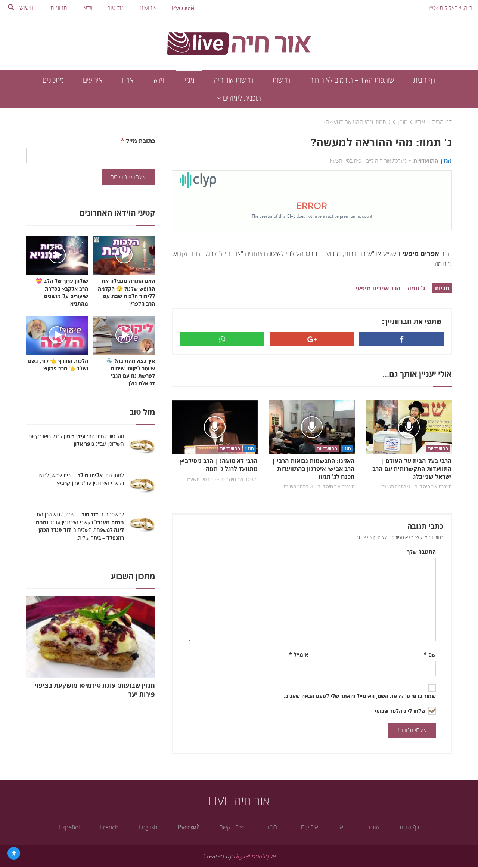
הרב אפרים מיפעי (378, 288)
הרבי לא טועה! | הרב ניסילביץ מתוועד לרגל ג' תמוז (219, 465)
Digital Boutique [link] (254, 856)
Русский (183, 8)
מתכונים (53, 79)
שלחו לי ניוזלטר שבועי (401, 711)
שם (430, 654)
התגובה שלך (421, 551)
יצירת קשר (232, 827)
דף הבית (424, 79)
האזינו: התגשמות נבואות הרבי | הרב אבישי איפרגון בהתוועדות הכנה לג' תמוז (313, 469)
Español (69, 827)
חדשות (281, 79)
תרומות (58, 8)
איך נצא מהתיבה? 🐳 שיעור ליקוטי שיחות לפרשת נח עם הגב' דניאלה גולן (130, 372)
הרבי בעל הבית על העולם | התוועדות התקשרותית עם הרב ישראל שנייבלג (412, 469)
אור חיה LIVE (239, 801)
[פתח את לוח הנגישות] (13, 853)
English (148, 827)
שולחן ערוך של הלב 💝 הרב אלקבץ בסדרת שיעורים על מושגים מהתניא (61, 292)
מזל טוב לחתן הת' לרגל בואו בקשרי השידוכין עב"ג (76, 440)
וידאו (87, 8)
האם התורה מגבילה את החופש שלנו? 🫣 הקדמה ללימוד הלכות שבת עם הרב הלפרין (126, 292)
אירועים (148, 8)
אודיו (127, 79)
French (109, 827)
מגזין (189, 79)
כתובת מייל (138, 140)
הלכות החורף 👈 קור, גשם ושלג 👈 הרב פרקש (58, 364)
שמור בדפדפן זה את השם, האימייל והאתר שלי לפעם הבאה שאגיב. (360, 696)
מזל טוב (116, 8)
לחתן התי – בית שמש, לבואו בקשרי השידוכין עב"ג (81, 479)
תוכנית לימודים (241, 97)
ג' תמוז (416, 288)
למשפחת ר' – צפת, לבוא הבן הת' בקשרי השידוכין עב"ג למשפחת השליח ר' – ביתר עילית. (79, 526)
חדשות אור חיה (233, 79)
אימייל (298, 654)
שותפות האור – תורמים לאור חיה (351, 79)
